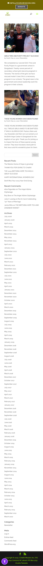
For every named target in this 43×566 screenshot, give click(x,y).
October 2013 (9, 496)
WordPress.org (10, 544)
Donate (21, 7)
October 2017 (9, 380)
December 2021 (10, 269)
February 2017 (9, 401)
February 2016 (9, 433)
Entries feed (8, 537)
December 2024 (10, 230)
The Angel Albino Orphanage (24, 195)
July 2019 (7, 325)
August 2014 (9, 475)
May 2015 (7, 454)
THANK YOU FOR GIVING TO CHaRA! (18, 168)
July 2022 (8, 255)
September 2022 (10, 251)
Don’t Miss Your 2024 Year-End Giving (18, 181)
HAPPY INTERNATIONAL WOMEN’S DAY (19, 177)
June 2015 (8, 450)
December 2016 (10, 408)
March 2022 (8, 262)
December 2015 (10, 440)
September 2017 (10, 384)
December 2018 (10, 346)
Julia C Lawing (9, 199)
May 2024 (8, 237)
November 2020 (10, 297)
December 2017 (10, 377)
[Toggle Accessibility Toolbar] (5, 561)
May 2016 (8, 426)
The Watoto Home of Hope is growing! (18, 164)
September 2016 (10, 415)
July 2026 (8, 216)
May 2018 (8, 367)
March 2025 (8, 227)
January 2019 (9, 342)
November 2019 (10, 314)
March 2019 (8, 339)
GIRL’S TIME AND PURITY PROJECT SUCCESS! (21, 56)
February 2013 (9, 510)
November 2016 (10, 412)
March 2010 (8, 517)
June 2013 (8, 499)
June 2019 (8, 328)
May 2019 (7, 332)
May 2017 (7, 391)
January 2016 (9, 436)
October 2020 (9, 300)
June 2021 (8, 279)
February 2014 (9, 492)
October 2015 (9, 443)
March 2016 (8, 429)
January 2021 (9, 290)
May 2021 (7, 283)
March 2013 (8, 506)
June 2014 (8, 478)
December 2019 (10, 311)
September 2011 (10, 513)
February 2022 (9, 265)
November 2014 (10, 468)
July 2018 (8, 360)
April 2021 (8, 286)
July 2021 (7, 276)
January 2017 (9, 405)
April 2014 (8, 485)
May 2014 (7, 482)
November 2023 (10, 241)
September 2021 (10, 272)
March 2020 (8, 307)
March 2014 (8, 489)
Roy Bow (7, 195)
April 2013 (8, 503)
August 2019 (9, 321)
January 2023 (9, 248)
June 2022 (8, 258)
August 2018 (9, 356)
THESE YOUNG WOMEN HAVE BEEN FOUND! (21, 119)
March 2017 (8, 398)
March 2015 (8, 457)
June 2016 (8, 422)
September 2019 (10, 318)
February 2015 (9, 461)
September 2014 (10, 471)
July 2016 (8, 419)
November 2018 (10, 349)
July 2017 (7, 387)
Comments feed (10, 541)
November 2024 (10, 234)
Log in (6, 534)
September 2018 (10, 353)
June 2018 (8, 363)
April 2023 (8, 244)
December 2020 (10, 293)
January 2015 (9, 464)
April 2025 (8, 223)
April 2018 (8, 370)
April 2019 (8, 335)
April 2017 (8, 394)
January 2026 (9, 220)
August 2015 (9, 447)
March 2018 (8, 373)
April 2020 (8, 304)
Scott (8, 58)
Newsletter (23, 58)
